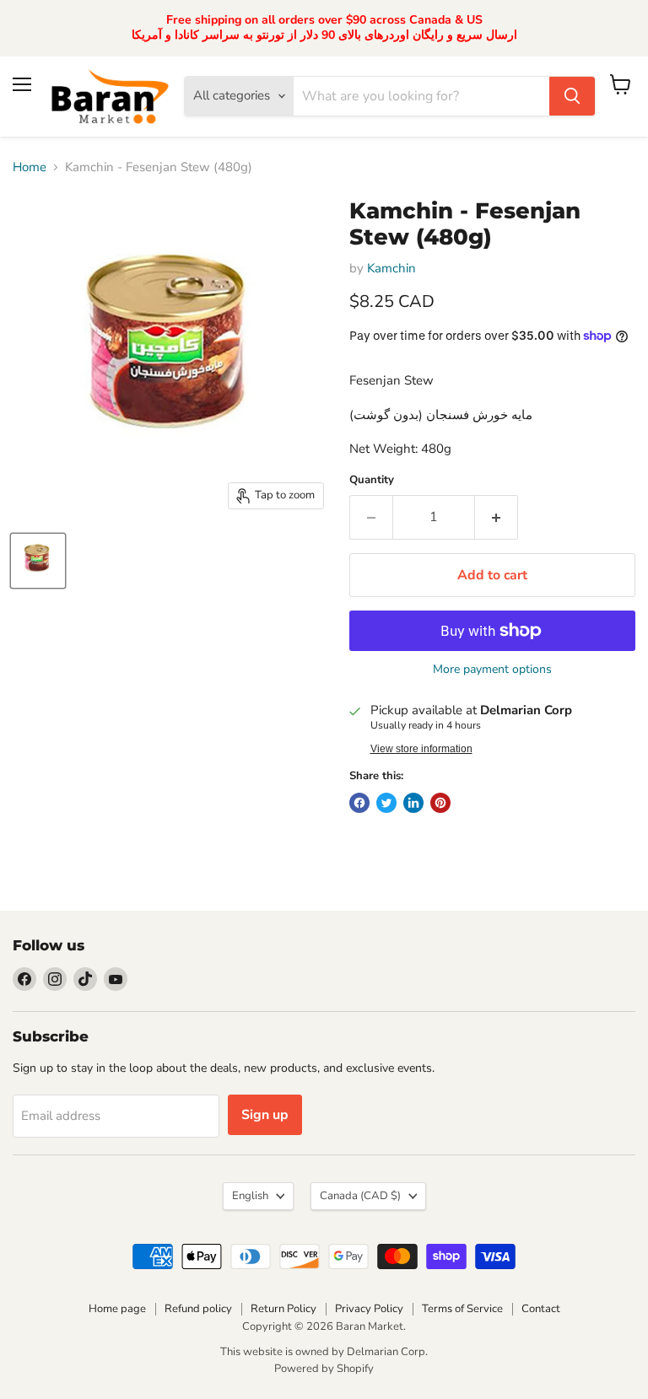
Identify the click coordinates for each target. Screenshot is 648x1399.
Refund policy (198, 1308)
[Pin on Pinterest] (440, 803)
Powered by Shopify (324, 1368)
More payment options (492, 669)
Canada (360, 1195)
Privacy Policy (369, 1308)
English (250, 1195)
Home (29, 167)
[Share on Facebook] (359, 803)
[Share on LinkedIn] (413, 803)
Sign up (265, 1115)
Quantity (371, 480)
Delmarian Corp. (387, 1351)
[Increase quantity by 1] (496, 517)
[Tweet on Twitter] (386, 803)
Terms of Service (462, 1308)
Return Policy (283, 1308)
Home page (117, 1308)
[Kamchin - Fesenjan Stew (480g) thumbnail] (38, 561)
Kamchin (391, 268)
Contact (540, 1308)
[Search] (572, 96)
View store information (421, 749)
